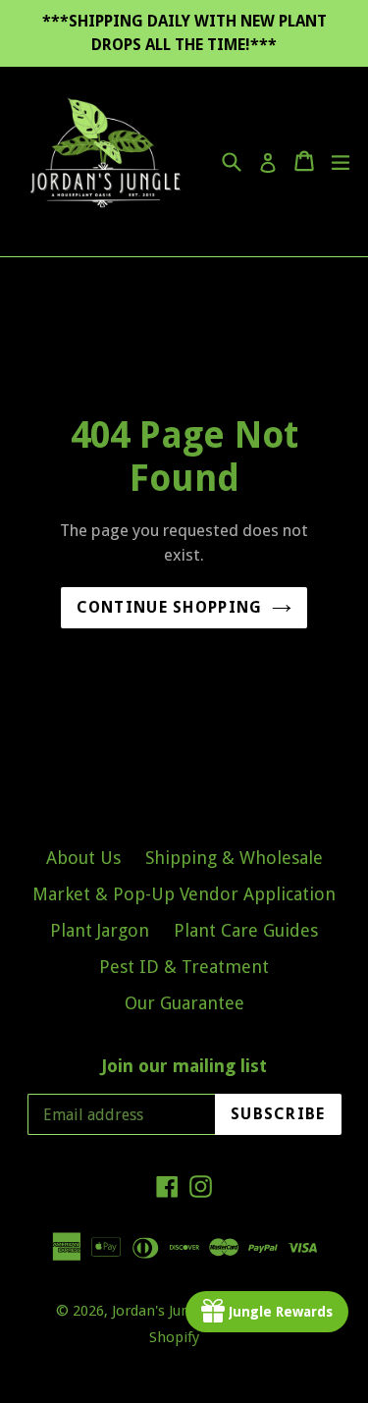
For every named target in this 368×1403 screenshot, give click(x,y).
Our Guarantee (184, 1003)
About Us (83, 857)
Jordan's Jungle (161, 1311)
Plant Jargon (99, 930)
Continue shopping (170, 607)
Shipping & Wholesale (234, 857)
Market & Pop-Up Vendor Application (184, 894)
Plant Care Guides (246, 930)
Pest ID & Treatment (184, 966)
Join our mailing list (184, 1065)
